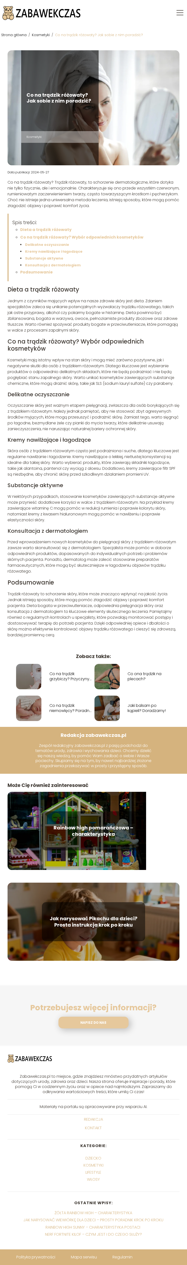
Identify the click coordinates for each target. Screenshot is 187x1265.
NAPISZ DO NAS (93, 1022)
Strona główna (14, 34)
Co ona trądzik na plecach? (144, 676)
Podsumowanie (36, 272)
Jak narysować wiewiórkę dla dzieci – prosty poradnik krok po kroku (93, 1220)
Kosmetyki (41, 34)
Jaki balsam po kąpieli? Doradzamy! (147, 708)
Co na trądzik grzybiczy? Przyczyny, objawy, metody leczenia (69, 676)
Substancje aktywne (44, 258)
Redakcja (93, 1119)
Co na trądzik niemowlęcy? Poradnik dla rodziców (70, 708)
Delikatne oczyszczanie (47, 244)
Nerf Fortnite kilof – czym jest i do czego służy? (93, 1234)
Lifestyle (93, 1172)
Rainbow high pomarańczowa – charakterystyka (93, 831)
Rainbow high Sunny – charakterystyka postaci (93, 1227)
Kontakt (93, 1128)
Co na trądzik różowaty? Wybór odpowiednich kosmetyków (81, 237)
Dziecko (93, 1158)
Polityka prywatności (35, 1257)
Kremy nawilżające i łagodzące (54, 251)
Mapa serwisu (84, 1257)
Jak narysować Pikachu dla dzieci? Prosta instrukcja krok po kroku (93, 921)
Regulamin (122, 1257)
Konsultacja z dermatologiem (53, 265)
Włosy (93, 1179)
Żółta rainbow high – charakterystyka (93, 1213)
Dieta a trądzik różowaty (46, 229)
